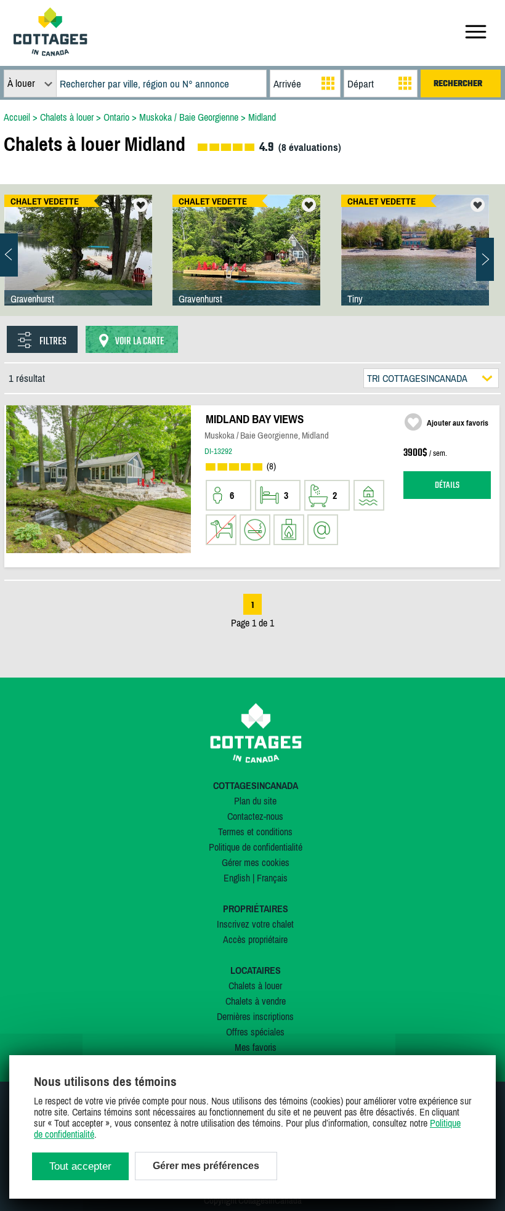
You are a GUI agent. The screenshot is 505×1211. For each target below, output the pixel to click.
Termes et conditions (255, 831)
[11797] (78, 262)
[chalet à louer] (50, 52)
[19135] (246, 262)
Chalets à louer (255, 985)
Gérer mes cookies (255, 862)
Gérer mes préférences (206, 1165)
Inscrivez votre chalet (255, 924)
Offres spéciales (255, 1031)
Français (272, 877)
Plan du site (255, 800)
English (237, 877)
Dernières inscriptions (255, 1016)
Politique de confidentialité (255, 847)
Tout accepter (80, 1166)
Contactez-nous (255, 816)
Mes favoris (256, 1047)
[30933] (415, 262)
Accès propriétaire (255, 939)
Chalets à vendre (255, 1000)
